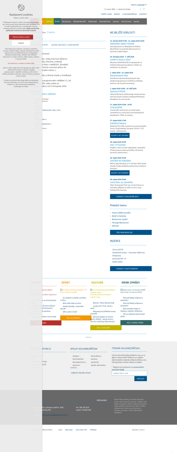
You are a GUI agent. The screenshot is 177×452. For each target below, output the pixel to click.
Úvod (60, 430)
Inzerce (117, 14)
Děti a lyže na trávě (70, 312)
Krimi (57, 21)
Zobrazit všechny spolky (81, 373)
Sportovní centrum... (75, 366)
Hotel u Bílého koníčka (121, 212)
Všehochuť (92, 21)
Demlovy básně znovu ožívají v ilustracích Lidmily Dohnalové (42, 307)
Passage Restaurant (120, 222)
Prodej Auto (116, 256)
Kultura (49, 21)
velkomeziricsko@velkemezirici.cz (54, 415)
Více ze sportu (73, 318)
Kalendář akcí (104, 21)
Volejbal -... (77, 356)
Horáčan (94, 359)
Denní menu (126, 21)
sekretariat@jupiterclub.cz (42, 124)
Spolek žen (95, 362)
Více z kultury (103, 327)
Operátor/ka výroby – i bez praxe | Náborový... (129, 252)
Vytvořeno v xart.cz (138, 430)
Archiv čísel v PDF (81, 430)
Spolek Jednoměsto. (98, 365)
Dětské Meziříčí (79, 21)
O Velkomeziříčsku (129, 14)
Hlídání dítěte (117, 262)
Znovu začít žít (117, 249)
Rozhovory (66, 21)
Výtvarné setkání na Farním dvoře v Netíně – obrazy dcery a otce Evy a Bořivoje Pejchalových (102, 319)
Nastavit (21, 43)
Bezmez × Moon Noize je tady (103, 303)
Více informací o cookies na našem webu (21, 63)
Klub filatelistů (78, 359)
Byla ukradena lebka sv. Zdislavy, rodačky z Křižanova (131, 309)
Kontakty (143, 14)
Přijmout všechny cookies (21, 37)
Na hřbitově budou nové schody (44, 316)
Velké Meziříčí (46, 110)
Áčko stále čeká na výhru (72, 303)
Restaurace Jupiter (120, 219)
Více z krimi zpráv (134, 322)
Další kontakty (102, 400)
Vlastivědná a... (96, 356)
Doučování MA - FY (119, 259)
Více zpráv (41, 323)
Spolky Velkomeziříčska (83, 348)
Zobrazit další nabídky (127, 268)
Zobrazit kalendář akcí (127, 196)
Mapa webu (69, 430)
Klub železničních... (80, 362)
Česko (54, 110)
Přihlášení (93, 430)
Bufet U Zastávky (119, 216)
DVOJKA (115, 226)
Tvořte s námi (106, 14)
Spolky (136, 21)
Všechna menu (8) (124, 232)
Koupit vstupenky (119, 135)
